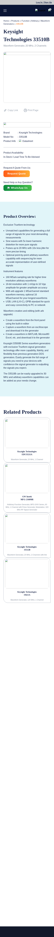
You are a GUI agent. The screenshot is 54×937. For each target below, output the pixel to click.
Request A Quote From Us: (17, 168)
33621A (27, 595)
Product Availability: (13, 152)
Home (6, 21)
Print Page (33, 110)
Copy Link (13, 110)
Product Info (9, 141)
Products (15, 21)
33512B (27, 550)
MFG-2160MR (27, 499)
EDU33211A (27, 454)
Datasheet (27, 141)
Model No (8, 137)
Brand (6, 132)
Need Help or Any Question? (18, 182)
